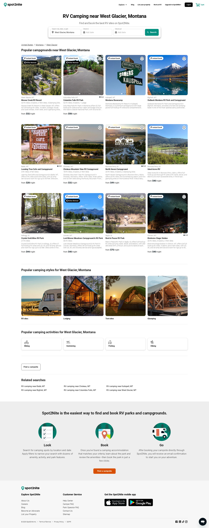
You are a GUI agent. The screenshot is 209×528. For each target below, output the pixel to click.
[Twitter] (183, 521)
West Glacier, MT (27, 98)
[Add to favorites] (58, 58)
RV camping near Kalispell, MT (119, 386)
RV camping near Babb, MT (33, 386)
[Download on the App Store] (116, 502)
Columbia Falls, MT (70, 98)
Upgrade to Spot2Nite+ (173, 5)
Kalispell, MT (110, 98)
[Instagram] (186, 522)
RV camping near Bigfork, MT (34, 390)
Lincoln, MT (67, 236)
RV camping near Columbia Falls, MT (80, 390)
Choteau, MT (68, 167)
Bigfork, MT (152, 98)
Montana (40, 45)
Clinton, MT (152, 236)
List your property (144, 5)
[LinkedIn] (180, 522)
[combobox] (65, 32)
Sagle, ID (108, 236)
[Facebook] (177, 522)
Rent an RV (158, 5)
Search (153, 32)
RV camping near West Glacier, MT (121, 390)
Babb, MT (25, 167)
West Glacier (51, 45)
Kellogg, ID (25, 236)
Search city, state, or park (60, 29)
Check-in (86, 29)
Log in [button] (189, 5)
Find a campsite (31, 367)
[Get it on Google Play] (140, 502)
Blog (132, 5)
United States (27, 45)
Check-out (118, 29)
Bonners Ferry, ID (112, 167)
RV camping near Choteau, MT (77, 386)
